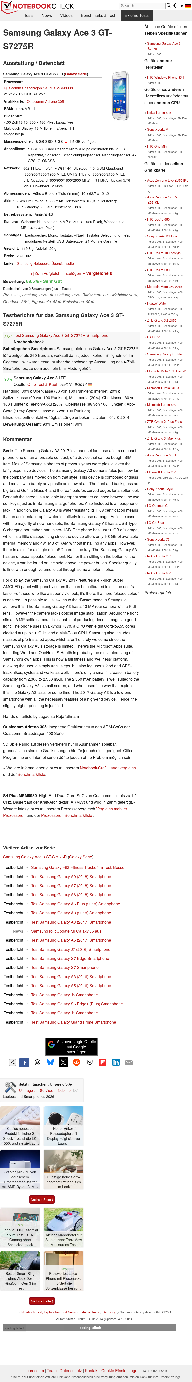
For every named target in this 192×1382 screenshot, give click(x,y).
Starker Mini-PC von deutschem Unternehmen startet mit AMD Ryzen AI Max (20, 1179)
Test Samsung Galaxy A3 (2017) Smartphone (71, 922)
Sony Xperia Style (160, 488)
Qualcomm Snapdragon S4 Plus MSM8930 (38, 87)
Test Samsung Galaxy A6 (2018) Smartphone (71, 894)
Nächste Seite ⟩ (42, 1199)
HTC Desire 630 (158, 269)
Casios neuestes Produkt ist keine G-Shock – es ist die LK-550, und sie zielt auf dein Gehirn (20, 1136)
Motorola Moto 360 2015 (164, 286)
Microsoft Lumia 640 (161, 404)
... (186, 15)
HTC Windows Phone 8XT (165, 77)
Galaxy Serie (76, 73)
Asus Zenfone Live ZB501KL (167, 180)
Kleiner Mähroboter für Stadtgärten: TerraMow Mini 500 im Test (64, 1240)
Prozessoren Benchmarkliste (67, 815)
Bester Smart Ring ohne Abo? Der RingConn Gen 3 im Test (20, 1281)
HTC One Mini (157, 146)
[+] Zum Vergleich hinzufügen (55, 273)
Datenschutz (71, 1370)
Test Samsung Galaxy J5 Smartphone (64, 995)
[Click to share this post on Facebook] (24, 1062)
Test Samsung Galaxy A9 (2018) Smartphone (71, 876)
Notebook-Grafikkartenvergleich (108, 768)
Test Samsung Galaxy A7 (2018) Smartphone (71, 885)
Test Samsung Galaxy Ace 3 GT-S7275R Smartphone (61, 335)
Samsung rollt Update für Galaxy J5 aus (66, 931)
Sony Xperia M (157, 129)
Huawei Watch (157, 303)
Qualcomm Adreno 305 (45, 101)
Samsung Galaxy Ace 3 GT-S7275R (35, 857)
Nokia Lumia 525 (159, 112)
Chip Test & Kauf (42, 384)
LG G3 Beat (155, 522)
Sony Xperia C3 (158, 539)
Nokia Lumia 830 (159, 573)
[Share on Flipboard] (103, 1062)
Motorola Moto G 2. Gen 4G (167, 371)
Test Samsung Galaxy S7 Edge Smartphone (70, 958)
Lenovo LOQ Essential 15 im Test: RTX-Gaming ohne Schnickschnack (20, 1237)
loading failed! (15, 1328)
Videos (66, 15)
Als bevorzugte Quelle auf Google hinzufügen (76, 1047)
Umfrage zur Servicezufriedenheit (45, 1090)
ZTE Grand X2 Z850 (161, 320)
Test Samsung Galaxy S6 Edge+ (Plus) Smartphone (77, 1004)
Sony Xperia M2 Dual (162, 236)
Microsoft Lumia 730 (161, 472)
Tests (29, 15)
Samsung (109, 1312)
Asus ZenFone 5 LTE (162, 455)
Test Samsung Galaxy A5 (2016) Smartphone (71, 985)
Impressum (34, 1370)
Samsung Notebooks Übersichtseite (45, 263)
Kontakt (91, 1370)
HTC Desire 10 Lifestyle (164, 252)
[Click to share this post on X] (63, 1062)
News (47, 15)
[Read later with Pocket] (89, 1062)
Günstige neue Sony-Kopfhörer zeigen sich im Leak (63, 1182)
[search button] (169, 5)
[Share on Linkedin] (116, 1062)
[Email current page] (129, 1062)
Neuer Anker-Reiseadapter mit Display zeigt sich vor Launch (63, 1136)
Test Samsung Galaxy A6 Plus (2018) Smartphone (75, 904)
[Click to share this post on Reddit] (77, 1062)
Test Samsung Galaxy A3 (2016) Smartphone (71, 976)
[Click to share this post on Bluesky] (50, 1062)
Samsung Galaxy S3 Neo (165, 354)
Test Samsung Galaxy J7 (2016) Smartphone (70, 949)
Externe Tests (137, 15)
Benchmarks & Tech (98, 15)
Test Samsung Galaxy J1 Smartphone (64, 1013)
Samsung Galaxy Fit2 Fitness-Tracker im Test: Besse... (79, 867)
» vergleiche (97, 273)
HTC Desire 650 (158, 219)
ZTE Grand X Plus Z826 (164, 421)
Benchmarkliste (31, 774)
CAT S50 (153, 337)
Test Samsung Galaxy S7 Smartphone (65, 967)
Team (52, 1370)
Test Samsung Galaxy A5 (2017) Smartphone (71, 940)
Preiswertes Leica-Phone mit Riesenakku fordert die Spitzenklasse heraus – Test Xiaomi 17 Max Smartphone (64, 1281)
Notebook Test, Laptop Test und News (49, 1312)
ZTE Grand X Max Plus (164, 438)
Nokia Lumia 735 (159, 556)
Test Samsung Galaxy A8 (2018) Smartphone (71, 913)
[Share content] (12, 1062)
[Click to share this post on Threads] (37, 1062)
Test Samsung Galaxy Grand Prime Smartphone (73, 1022)
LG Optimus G (157, 505)
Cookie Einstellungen (121, 1370)
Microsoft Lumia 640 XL (164, 387)
